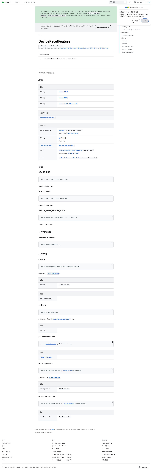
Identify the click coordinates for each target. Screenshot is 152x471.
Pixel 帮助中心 (106, 446)
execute (61, 130)
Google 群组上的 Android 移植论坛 (62, 460)
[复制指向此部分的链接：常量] (44, 167)
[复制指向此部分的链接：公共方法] (48, 254)
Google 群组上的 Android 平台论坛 (62, 454)
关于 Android (6, 467)
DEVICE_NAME (63, 98)
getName (61, 138)
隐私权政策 (29, 467)
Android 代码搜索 (30, 2)
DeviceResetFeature (47, 117)
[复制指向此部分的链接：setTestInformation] (56, 397)
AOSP (39, 35)
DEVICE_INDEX (63, 92)
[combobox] (118, 2)
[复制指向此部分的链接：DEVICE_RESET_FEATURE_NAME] (67, 211)
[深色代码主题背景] (112, 177)
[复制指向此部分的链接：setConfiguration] (54, 364)
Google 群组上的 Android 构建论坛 (62, 457)
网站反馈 (36, 467)
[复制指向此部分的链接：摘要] (44, 80)
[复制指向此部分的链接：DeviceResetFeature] (57, 238)
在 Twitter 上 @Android (58, 443)
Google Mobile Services (108, 454)
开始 (144, 21)
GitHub (4, 460)
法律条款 (17, 467)
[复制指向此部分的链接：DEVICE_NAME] (52, 191)
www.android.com (107, 451)
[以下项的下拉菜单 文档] (20, 2)
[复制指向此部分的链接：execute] (47, 260)
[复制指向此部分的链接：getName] (48, 305)
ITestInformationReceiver (99, 48)
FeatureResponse (72, 133)
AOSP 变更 (44, 18)
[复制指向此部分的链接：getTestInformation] (56, 337)
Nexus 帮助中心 (106, 449)
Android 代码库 (6, 443)
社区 (12, 467)
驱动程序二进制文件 (7, 457)
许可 (23, 467)
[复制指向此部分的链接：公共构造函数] (53, 232)
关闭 (136, 21)
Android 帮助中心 (107, 443)
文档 (16, 2)
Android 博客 (55, 449)
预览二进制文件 (6, 451)
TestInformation (46, 145)
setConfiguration (65, 150)
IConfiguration (77, 150)
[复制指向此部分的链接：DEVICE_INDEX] (53, 172)
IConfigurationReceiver (68, 48)
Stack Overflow (106, 457)
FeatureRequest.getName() (61, 319)
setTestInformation (66, 158)
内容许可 (52, 429)
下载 (3, 449)
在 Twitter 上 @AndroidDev (59, 446)
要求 (3, 446)
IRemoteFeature (83, 48)
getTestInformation (66, 145)
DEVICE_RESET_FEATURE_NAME (68, 104)
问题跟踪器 (105, 460)
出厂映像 (4, 454)
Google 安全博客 (56, 451)
